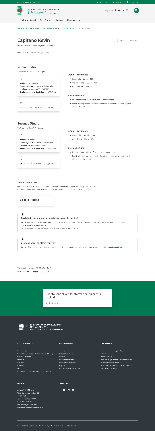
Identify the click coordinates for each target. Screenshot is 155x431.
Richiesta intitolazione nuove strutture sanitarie (34, 371)
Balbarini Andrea (29, 200)
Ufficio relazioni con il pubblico (69, 368)
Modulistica (21, 362)
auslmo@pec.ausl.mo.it (29, 404)
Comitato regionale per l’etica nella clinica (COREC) (35, 353)
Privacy (19, 368)
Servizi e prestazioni (24, 356)
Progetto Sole (43, 52)
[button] (136, 10)
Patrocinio (20, 365)
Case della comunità (66, 353)
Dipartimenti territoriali (67, 359)
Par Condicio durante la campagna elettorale (116, 365)
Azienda (62, 351)
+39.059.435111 (30, 399)
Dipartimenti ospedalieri (67, 362)
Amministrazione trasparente (111, 351)
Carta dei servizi (106, 356)
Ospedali (62, 365)
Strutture (20, 359)
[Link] (40, 10)
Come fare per (22, 351)
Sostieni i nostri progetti (109, 368)
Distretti (62, 356)
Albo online (105, 353)
